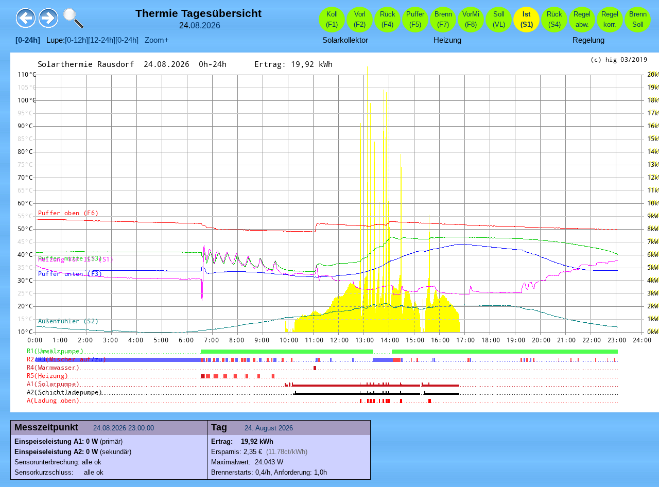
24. (250, 428)
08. (196, 25)
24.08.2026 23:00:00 (124, 428)
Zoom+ (153, 40)
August (265, 428)
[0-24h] (126, 40)
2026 (211, 25)
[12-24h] (101, 40)
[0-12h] (76, 40)
